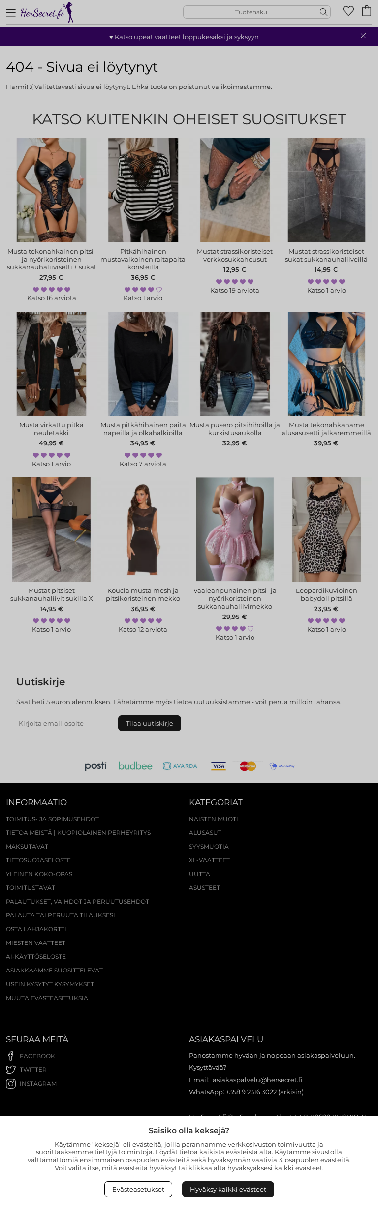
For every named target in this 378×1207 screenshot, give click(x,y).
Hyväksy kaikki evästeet (228, 1189)
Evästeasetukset (138, 1189)
